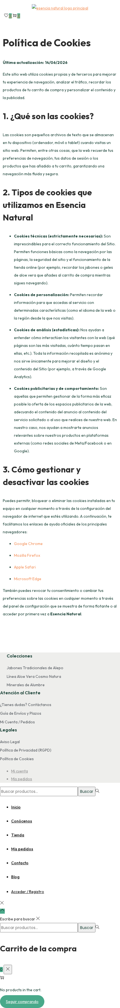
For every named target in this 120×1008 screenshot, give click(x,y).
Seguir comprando (22, 1001)
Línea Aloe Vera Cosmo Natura (34, 676)
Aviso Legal (10, 741)
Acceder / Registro (27, 891)
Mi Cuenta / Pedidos (17, 721)
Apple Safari (25, 567)
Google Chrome (28, 543)
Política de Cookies (17, 758)
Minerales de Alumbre (26, 684)
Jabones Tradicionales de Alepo (35, 667)
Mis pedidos (21, 778)
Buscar (86, 791)
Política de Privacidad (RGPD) (25, 750)
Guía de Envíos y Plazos (20, 713)
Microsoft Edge (27, 578)
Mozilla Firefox (27, 555)
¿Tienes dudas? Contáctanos (25, 704)
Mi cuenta (19, 771)
